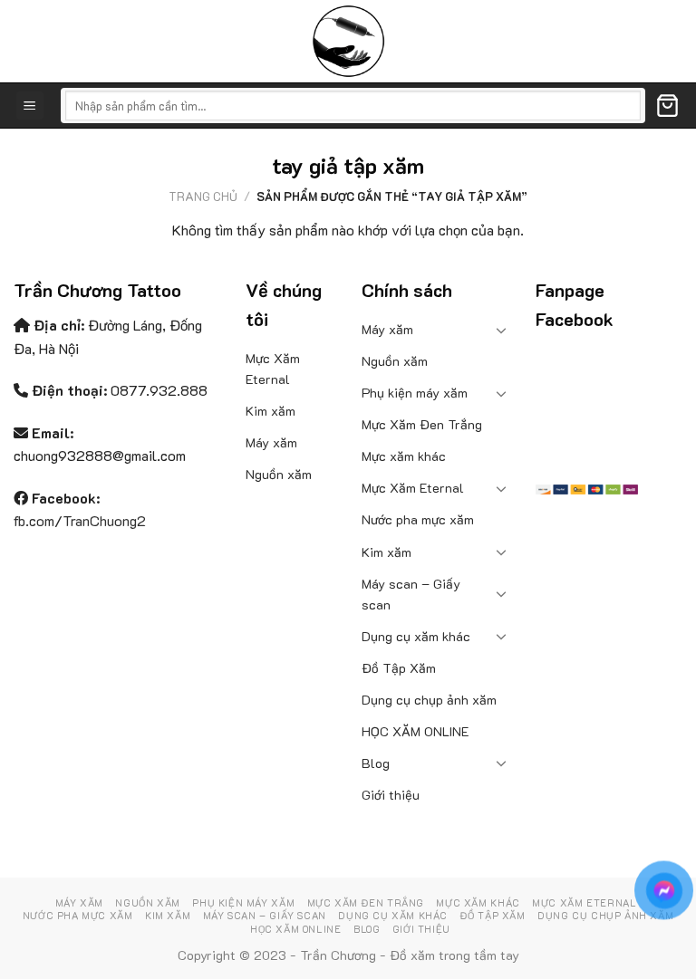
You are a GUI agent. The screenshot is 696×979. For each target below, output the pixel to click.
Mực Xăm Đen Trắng (422, 424)
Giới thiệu (391, 794)
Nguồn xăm (279, 474)
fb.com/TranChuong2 (80, 520)
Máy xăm (271, 442)
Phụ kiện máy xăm (415, 392)
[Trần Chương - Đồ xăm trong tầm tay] (348, 41)
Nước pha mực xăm (418, 519)
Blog (376, 763)
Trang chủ (203, 196)
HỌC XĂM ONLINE (415, 731)
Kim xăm (270, 410)
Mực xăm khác (404, 456)
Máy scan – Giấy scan (411, 594)
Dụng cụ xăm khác (416, 636)
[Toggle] (502, 330)
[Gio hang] (667, 105)
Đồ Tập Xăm (399, 668)
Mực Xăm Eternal (273, 369)
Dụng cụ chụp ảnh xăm (429, 699)
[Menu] (30, 105)
